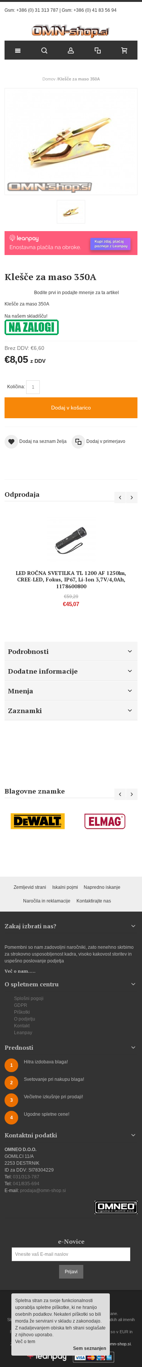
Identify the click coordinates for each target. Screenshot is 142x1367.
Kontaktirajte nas (93, 901)
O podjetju (24, 1019)
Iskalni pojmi (65, 887)
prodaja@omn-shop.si (43, 1190)
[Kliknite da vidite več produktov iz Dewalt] (37, 821)
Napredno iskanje (102, 887)
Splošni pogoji (29, 998)
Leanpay (23, 1032)
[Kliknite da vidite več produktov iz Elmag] (104, 821)
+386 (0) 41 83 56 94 (95, 10)
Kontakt (22, 1025)
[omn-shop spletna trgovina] (71, 31)
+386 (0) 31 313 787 (37, 10)
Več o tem (25, 1341)
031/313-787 (26, 1177)
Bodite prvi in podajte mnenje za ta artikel (76, 292)
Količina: (16, 386)
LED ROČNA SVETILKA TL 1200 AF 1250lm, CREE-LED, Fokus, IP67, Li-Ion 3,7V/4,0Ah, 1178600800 (71, 579)
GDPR (20, 1005)
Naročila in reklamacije (46, 901)
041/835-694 (26, 1183)
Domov (49, 79)
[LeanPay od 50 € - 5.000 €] (71, 234)
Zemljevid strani (30, 887)
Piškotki (22, 1012)
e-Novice (71, 1241)
